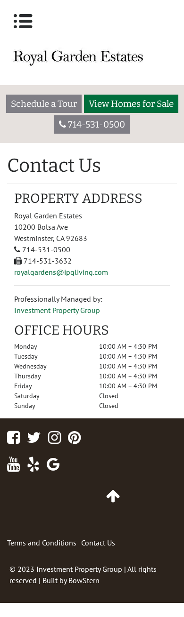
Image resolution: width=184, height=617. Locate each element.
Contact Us (98, 542)
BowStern (84, 580)
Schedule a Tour (44, 103)
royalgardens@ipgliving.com (61, 272)
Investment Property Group (57, 310)
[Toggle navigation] (23, 21)
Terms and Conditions (41, 542)
